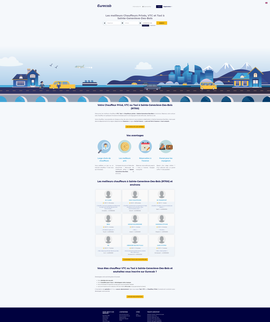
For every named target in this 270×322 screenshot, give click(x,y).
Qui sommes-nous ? (124, 314)
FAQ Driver (105, 318)
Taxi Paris (105, 320)
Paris (137, 314)
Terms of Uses (106, 321)
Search (161, 23)
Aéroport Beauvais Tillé (153, 317)
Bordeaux (138, 316)
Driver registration (135, 296)
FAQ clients (105, 317)
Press (120, 320)
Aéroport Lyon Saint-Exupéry (154, 320)
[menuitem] (136, 5)
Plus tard (145, 25)
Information (136, 6)
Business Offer (106, 315)
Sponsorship (147, 6)
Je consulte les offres (135, 127)
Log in (159, 6)
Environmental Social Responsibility (124, 316)
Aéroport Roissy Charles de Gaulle (155, 314)
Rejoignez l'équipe (123, 318)
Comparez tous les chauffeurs (135, 259)
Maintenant (152, 25)
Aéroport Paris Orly (152, 316)
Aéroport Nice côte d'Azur (153, 318)
